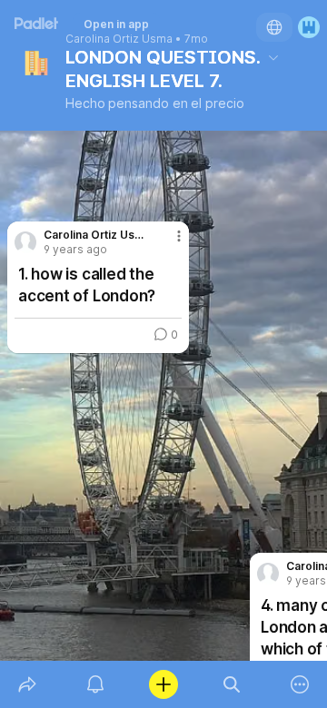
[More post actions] (167, 243)
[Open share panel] (27, 684)
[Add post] (163, 684)
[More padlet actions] (300, 684)
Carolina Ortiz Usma (119, 39)
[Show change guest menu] (309, 27)
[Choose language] (274, 27)
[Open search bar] (232, 684)
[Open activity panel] (95, 684)
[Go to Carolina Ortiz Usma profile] (268, 574)
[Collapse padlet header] (273, 57)
